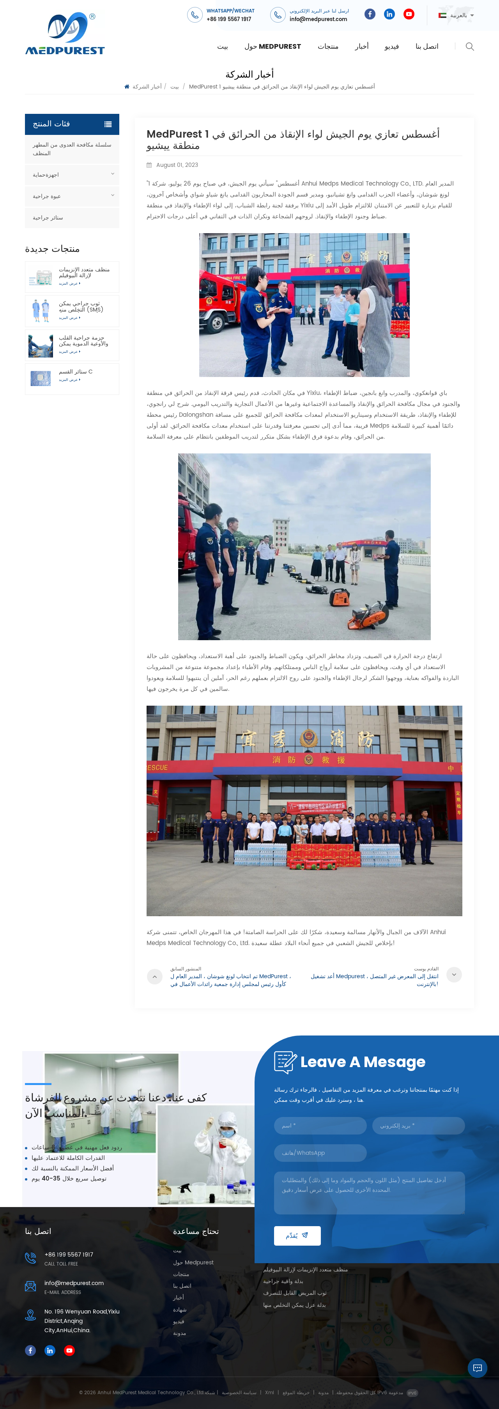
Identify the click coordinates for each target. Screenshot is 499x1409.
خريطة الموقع (296, 1393)
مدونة (179, 1334)
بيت (222, 46)
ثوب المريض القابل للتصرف (295, 1293)
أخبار (362, 46)
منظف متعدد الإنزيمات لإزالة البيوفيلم (84, 272)
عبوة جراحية (47, 196)
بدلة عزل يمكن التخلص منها (294, 1306)
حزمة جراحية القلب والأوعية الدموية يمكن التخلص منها (83, 341)
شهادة (180, 1310)
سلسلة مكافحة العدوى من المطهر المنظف (72, 149)
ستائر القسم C (76, 372)
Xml (269, 1393)
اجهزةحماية (46, 174)
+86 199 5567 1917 (229, 20)
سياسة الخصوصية (239, 1393)
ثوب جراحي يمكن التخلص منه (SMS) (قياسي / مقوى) (81, 306)
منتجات (328, 46)
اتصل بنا (427, 46)
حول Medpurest (272, 46)
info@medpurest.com (318, 20)
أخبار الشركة (147, 86)
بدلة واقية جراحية (283, 1282)
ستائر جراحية (48, 217)
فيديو (392, 46)
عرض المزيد (68, 380)
